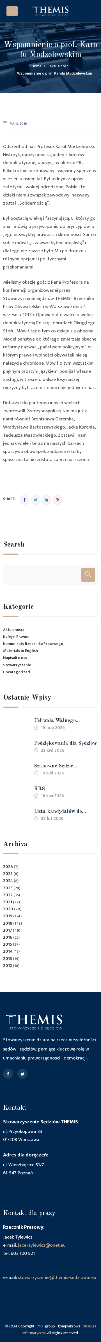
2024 (8, 881)
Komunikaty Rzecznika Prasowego (33, 643)
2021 (7, 902)
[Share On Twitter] (35, 500)
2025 (8, 874)
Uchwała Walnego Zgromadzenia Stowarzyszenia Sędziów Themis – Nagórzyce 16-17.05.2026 (61, 721)
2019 (7, 916)
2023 (8, 888)
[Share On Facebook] (24, 500)
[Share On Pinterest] (57, 500)
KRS (39, 788)
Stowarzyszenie (17, 665)
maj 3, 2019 (18, 123)
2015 (7, 944)
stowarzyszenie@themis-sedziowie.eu (57, 1277)
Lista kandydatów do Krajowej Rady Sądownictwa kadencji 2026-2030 (59, 812)
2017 (7, 930)
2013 (7, 958)
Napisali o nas (15, 657)
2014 (8, 951)
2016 (7, 937)
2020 (8, 909)
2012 (7, 966)
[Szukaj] (88, 575)
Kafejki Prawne (16, 636)
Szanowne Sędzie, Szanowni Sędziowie (57, 766)
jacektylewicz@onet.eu (42, 1245)
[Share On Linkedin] (46, 500)
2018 (7, 923)
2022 (8, 895)
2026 (8, 867)
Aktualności (13, 629)
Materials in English (20, 650)
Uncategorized (16, 672)
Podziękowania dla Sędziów (65, 743)
